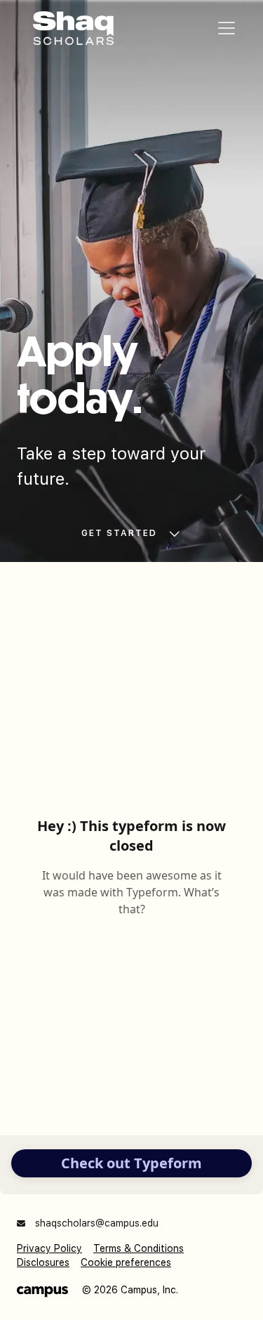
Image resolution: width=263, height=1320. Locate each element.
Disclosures (43, 1262)
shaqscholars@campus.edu (95, 1223)
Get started (119, 533)
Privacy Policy (49, 1248)
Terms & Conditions (138, 1248)
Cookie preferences (126, 1262)
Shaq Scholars (73, 28)
